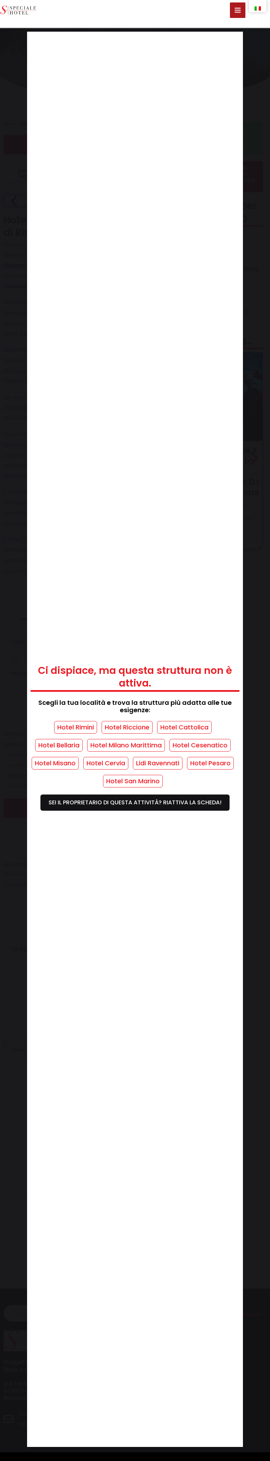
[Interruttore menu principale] (237, 10)
